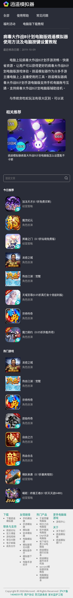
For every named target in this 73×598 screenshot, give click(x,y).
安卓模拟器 (27, 534)
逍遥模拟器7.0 (60, 541)
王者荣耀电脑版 (43, 520)
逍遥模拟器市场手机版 (43, 561)
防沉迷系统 (41, 594)
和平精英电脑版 (43, 531)
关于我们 (60, 531)
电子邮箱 (10, 543)
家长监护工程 (55, 594)
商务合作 (10, 546)
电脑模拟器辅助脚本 (43, 578)
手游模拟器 (27, 525)
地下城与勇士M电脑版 (43, 544)
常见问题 (42, 15)
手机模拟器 (27, 520)
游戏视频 (10, 536)
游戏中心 (60, 521)
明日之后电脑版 (43, 525)
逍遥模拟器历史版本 (43, 552)
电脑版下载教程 (33, 24)
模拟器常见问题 (27, 546)
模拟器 (26, 530)
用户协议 (29, 594)
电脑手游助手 (27, 563)
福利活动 (9, 24)
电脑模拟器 (27, 540)
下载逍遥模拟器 (10, 520)
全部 (6, 15)
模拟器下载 (27, 557)
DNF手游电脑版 (43, 537)
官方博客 (10, 533)
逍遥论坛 (10, 530)
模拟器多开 (27, 552)
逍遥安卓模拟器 (18, 4)
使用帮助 (23, 15)
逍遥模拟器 (60, 535)
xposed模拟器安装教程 (44, 569)
